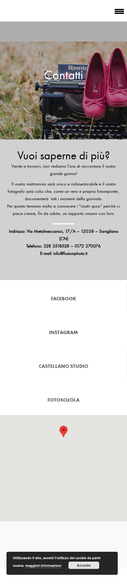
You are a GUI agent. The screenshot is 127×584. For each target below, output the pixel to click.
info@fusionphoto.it (70, 253)
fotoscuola (63, 400)
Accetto (84, 565)
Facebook (63, 298)
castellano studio (63, 366)
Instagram (63, 332)
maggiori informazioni (43, 565)
